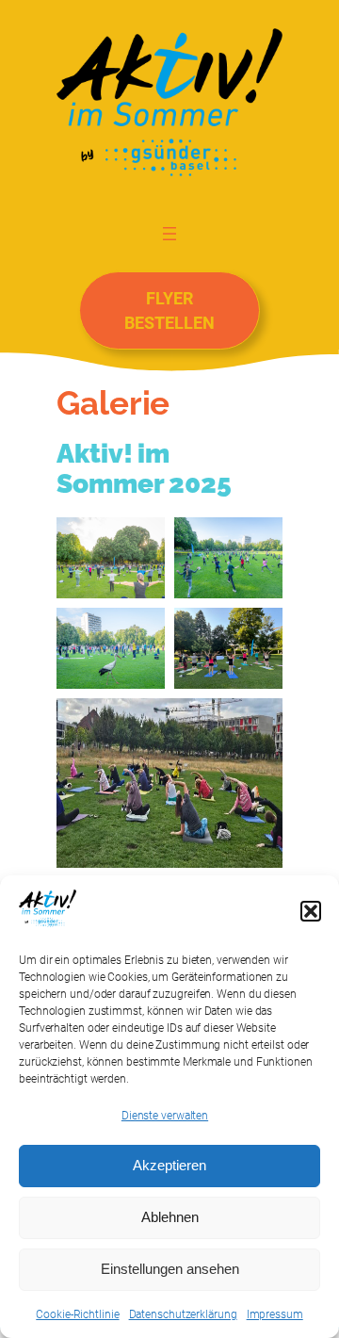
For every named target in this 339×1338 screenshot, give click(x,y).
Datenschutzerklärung (183, 1314)
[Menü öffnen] (169, 232)
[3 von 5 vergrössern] (140, 632)
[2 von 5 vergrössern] (258, 541)
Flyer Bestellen (169, 310)
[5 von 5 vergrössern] (258, 722)
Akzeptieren (169, 1165)
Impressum (275, 1314)
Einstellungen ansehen (170, 1269)
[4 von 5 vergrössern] (258, 632)
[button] (310, 911)
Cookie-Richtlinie (77, 1314)
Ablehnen (170, 1217)
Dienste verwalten (164, 1115)
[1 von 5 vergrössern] (140, 541)
